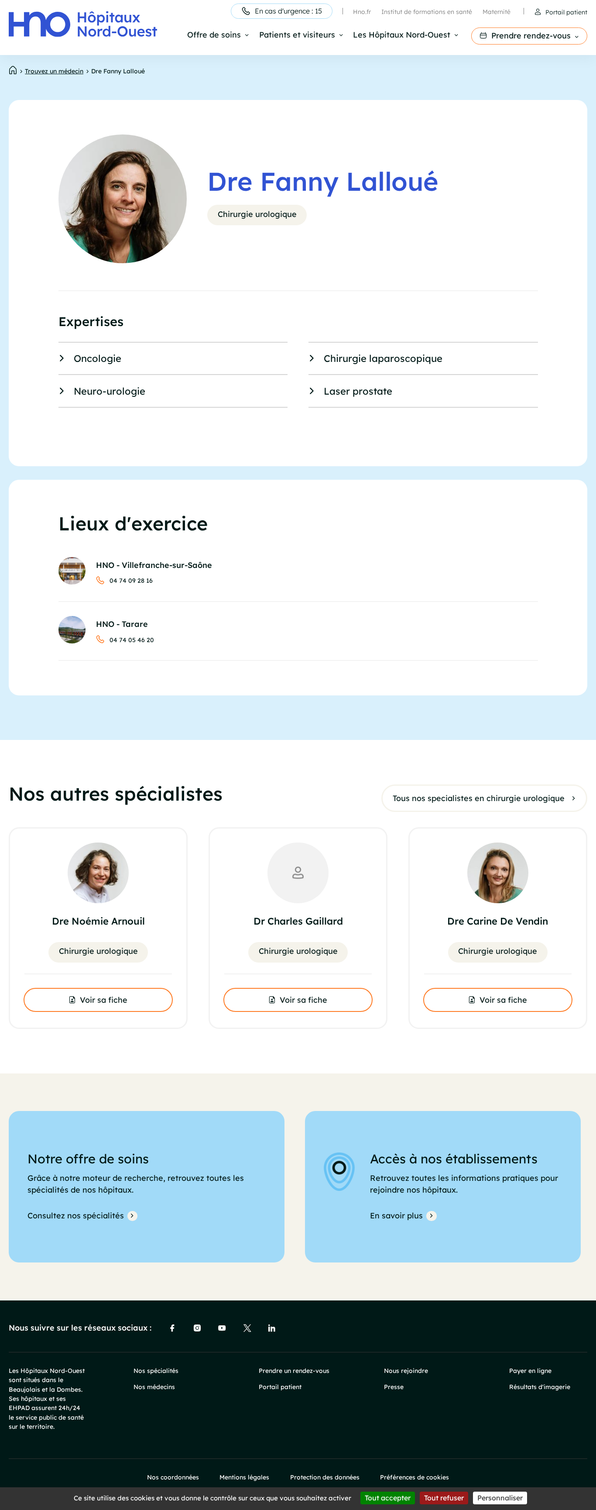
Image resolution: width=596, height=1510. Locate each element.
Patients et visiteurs (297, 35)
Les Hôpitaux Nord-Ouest (401, 35)
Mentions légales (244, 1477)
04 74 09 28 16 (131, 580)
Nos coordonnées (173, 1477)
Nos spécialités (156, 1370)
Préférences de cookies (414, 1477)
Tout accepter (388, 1497)
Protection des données (325, 1477)
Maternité (496, 11)
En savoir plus (396, 1215)
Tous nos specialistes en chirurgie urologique (479, 798)
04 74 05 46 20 (132, 639)
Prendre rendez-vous (531, 35)
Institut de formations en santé (426, 11)
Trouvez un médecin (54, 71)
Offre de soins (214, 35)
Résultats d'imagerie (539, 1386)
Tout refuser (444, 1497)
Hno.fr (362, 11)
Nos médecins (154, 1386)
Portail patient (566, 12)
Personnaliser (500, 1497)
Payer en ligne (530, 1370)
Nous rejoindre (406, 1370)
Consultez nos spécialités (75, 1215)
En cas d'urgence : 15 (288, 11)
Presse (394, 1386)
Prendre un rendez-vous (294, 1370)
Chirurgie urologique (257, 214)
